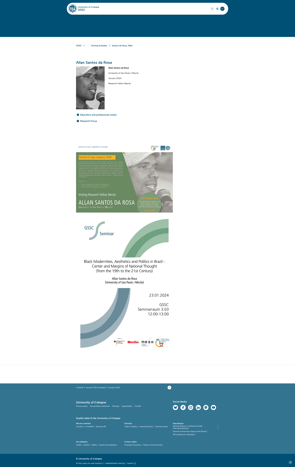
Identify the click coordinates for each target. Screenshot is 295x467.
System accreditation (108, 445)
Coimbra (79, 426)
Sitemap (115, 406)
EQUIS (86, 445)
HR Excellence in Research (184, 434)
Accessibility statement (100, 406)
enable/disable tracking (115, 463)
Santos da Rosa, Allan (122, 45)
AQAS (94, 445)
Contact (137, 406)
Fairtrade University (132, 445)
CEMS (78, 445)
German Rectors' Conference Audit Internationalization (187, 427)
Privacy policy (82, 406)
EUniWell (89, 426)
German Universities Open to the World (189, 431)
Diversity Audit (161, 426)
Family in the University (153, 445)
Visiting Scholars (99, 45)
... (88, 45)
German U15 (101, 426)
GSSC (81, 9)
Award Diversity (146, 426)
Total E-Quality (130, 426)
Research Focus (88, 121)
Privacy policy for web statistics (89, 463)
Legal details (126, 406)
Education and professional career (98, 114)
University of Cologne (88, 7)
